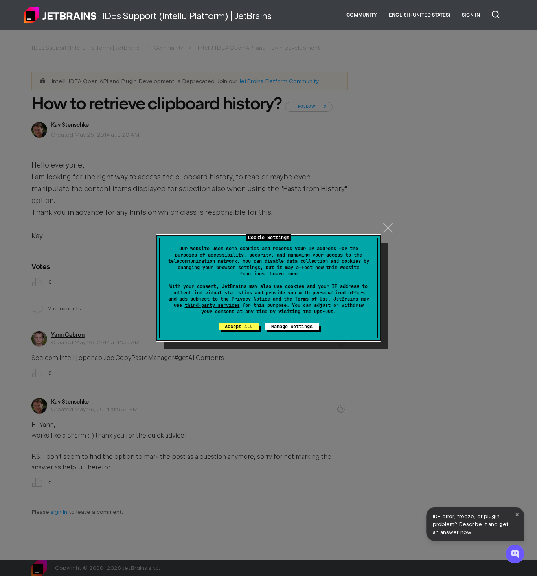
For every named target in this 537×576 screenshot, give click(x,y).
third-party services (212, 305)
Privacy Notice (251, 299)
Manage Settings (292, 326)
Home (60, 15)
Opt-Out (323, 311)
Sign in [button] (471, 15)
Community (361, 15)
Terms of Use (311, 299)
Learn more (284, 274)
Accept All (238, 326)
